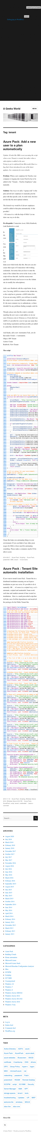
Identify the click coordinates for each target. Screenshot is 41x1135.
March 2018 (9, 842)
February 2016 (10, 881)
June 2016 (8, 872)
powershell (6, 560)
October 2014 (9, 901)
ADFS (20, 1049)
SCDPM (8, 972)
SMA (11, 560)
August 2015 (9, 887)
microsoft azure (15, 1071)
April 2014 (9, 913)
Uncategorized (10, 981)
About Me (6, 1117)
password (18, 1075)
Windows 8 (9, 990)
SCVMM (8, 978)
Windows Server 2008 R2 (13, 993)
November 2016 (10, 863)
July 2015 (8, 889)
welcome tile (8, 1102)
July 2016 (8, 869)
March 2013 (9, 928)
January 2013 (9, 934)
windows (19, 1102)
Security (31, 1084)
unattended (23, 803)
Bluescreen (22, 1057)
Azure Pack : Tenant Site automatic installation (20, 570)
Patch (26, 1075)
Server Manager (10, 1088)
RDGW (17, 1080)
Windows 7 (9, 987)
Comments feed (10, 1028)
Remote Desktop (28, 1080)
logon (32, 1066)
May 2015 (8, 895)
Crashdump (18, 1062)
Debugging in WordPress (15, 19)
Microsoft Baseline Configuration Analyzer (19, 966)
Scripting (22, 557)
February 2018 (10, 845)
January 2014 (9, 922)
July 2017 (8, 857)
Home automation (11, 957)
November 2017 (10, 851)
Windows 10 (9, 984)
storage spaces (9, 1093)
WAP (33, 1097)
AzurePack (6, 803)
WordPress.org (10, 1031)
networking (8, 1075)
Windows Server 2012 (12, 996)
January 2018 (9, 848)
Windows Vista (10, 1004)
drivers (33, 1062)
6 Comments (24, 560)
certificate (7, 1062)
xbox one (16, 1106)
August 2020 (9, 836)
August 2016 (9, 866)
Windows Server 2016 (12, 1002)
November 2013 (10, 925)
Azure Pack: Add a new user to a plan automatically (19, 145)
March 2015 (9, 898)
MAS (6, 1071)
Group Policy (15, 1066)
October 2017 (9, 854)
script (12, 803)
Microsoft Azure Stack (12, 963)
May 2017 (8, 860)
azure (27, 1049)
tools (26, 1093)
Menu (34, 109)
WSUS (27, 1102)
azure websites (9, 1057)
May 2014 (8, 910)
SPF (26, 1088)
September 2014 (10, 904)
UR (28, 1097)
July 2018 (8, 839)
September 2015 (10, 884)
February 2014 (10, 919)
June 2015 (8, 892)
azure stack (30, 1053)
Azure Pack (15, 557)
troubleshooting (10, 1097)
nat (25, 1071)
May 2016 (8, 875)
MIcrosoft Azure (10, 960)
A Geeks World (11, 108)
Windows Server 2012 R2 (14, 801)
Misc (7, 969)
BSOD (31, 1057)
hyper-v (25, 1066)
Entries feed (9, 1025)
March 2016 (9, 878)
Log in (7, 1022)
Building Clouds (10, 954)
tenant (16, 560)
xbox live (7, 1106)
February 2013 (10, 931)
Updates (21, 1097)
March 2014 (9, 916)
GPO (6, 1066)
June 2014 (8, 907)
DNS (26, 1062)
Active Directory (10, 1049)
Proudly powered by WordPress (22, 1131)
